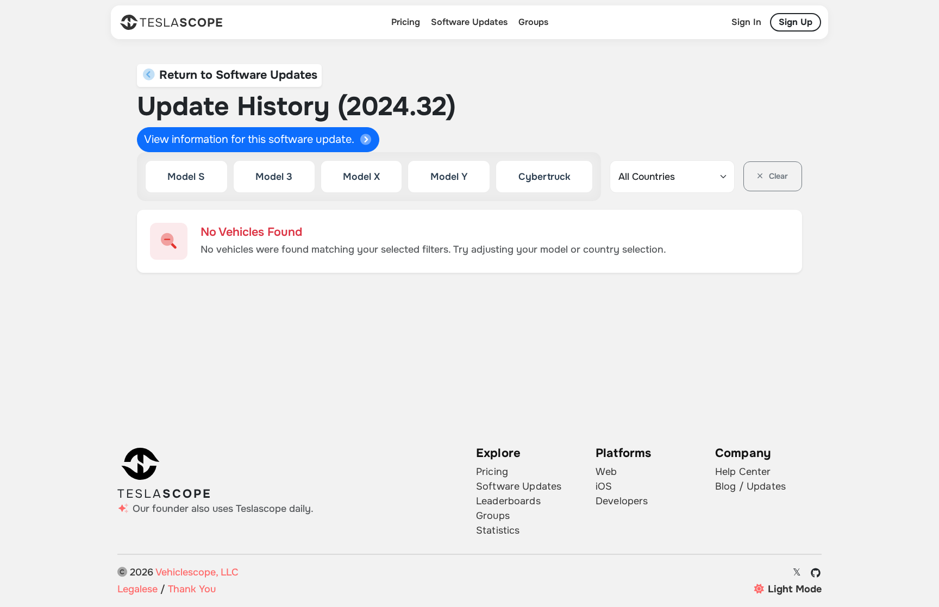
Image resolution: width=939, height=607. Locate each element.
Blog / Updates (750, 486)
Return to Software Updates (236, 75)
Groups (533, 22)
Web (606, 472)
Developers (622, 501)
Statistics (497, 530)
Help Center (743, 472)
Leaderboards (508, 501)
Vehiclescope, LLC (197, 572)
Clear (777, 176)
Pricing (405, 22)
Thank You (192, 589)
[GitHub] (816, 573)
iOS (604, 486)
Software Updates (469, 22)
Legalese (137, 589)
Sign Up (795, 22)
